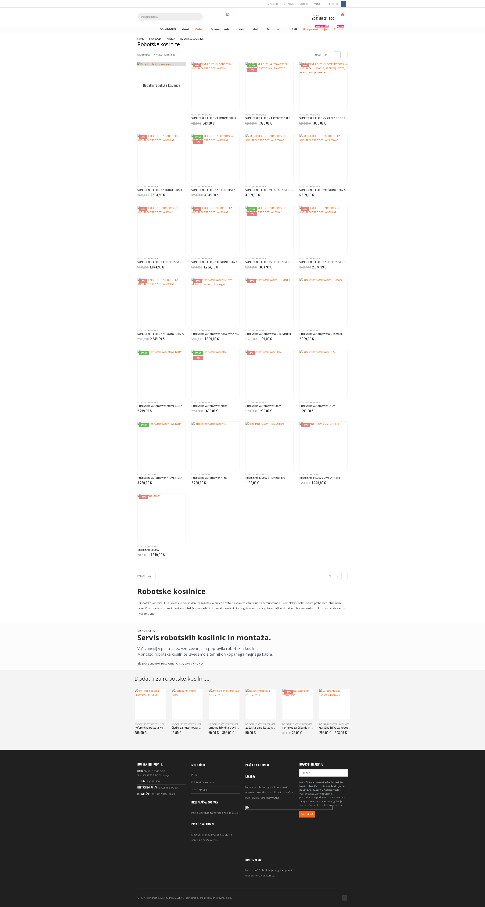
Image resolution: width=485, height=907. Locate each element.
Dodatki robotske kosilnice (149, 724)
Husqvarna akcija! (315, 28)
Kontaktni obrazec (167, 787)
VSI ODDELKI (168, 29)
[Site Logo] (242, 16)
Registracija (332, 3)
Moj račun (289, 3)
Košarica (304, 3)
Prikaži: (318, 54)
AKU (294, 29)
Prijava (317, 3)
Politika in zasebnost (203, 782)
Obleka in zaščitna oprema (228, 29)
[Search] (198, 16)
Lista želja (273, 3)
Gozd (185, 29)
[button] (337, 55)
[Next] (344, 576)
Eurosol (338, 28)
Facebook (344, 898)
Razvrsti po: (143, 54)
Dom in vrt (274, 29)
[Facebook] (343, 4)
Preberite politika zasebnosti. (325, 805)
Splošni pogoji (199, 789)
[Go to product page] (269, 158)
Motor (257, 29)
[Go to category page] (161, 70)
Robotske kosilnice (201, 114)
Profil (194, 775)
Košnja (199, 29)
